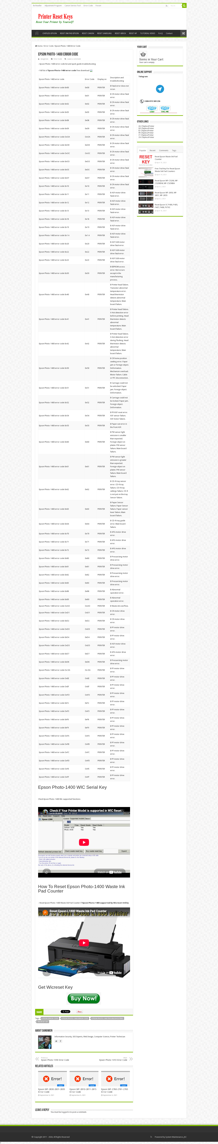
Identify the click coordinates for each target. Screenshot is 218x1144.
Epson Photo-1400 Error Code (75, 1018)
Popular (142, 150)
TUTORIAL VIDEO (147, 33)
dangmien (44, 59)
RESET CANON (88, 33)
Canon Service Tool (73, 6)
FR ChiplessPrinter (146, 133)
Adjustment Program (53, 6)
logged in (66, 1112)
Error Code (88, 6)
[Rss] (167, 6)
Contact (169, 33)
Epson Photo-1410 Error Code (113, 1059)
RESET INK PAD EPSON (69, 33)
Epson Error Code (50, 1018)
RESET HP (133, 33)
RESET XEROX (120, 33)
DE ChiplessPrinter (146, 128)
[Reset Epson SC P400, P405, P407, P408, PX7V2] (146, 208)
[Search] (184, 5)
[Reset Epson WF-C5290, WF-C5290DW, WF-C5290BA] (146, 184)
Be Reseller (37, 6)
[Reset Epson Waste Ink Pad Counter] (146, 160)
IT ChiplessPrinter (146, 135)
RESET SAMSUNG (104, 33)
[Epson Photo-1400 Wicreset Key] (84, 999)
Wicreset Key (43, 1022)
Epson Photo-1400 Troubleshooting (107, 1018)
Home (37, 33)
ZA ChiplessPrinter (146, 137)
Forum (98, 6)
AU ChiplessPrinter (146, 126)
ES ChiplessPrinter (146, 130)
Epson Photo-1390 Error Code (55, 1059)
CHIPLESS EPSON (50, 33)
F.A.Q (160, 33)
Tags (174, 150)
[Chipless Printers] (55, 18)
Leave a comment (74, 59)
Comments (163, 150)
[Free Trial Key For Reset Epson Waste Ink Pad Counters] (146, 172)
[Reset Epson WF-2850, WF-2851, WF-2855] (146, 196)
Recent (152, 150)
